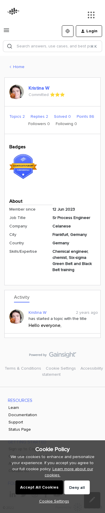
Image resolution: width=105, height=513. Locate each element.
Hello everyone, (45, 325)
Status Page (19, 429)
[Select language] (68, 31)
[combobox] (52, 46)
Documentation (22, 414)
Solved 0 (63, 116)
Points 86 (85, 116)
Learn (13, 407)
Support (15, 422)
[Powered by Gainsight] (52, 356)
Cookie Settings (61, 368)
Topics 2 (17, 116)
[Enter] (9, 46)
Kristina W (39, 88)
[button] (6, 32)
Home (18, 66)
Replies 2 (40, 116)
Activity (21, 297)
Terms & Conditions (23, 368)
